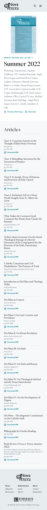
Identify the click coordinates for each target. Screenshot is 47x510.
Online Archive (23, 486)
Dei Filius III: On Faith (15, 349)
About (35, 486)
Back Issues (9, 492)
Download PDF (11, 152)
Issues (20, 489)
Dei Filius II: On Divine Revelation (20, 333)
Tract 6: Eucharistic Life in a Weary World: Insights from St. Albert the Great (21, 198)
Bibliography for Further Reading (20, 431)
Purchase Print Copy (13, 112)
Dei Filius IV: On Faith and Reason (20, 364)
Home (7, 486)
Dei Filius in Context (14, 300)
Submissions (37, 492)
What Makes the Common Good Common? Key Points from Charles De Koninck (23, 219)
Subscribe (30, 112)
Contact (36, 489)
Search (20, 492)
